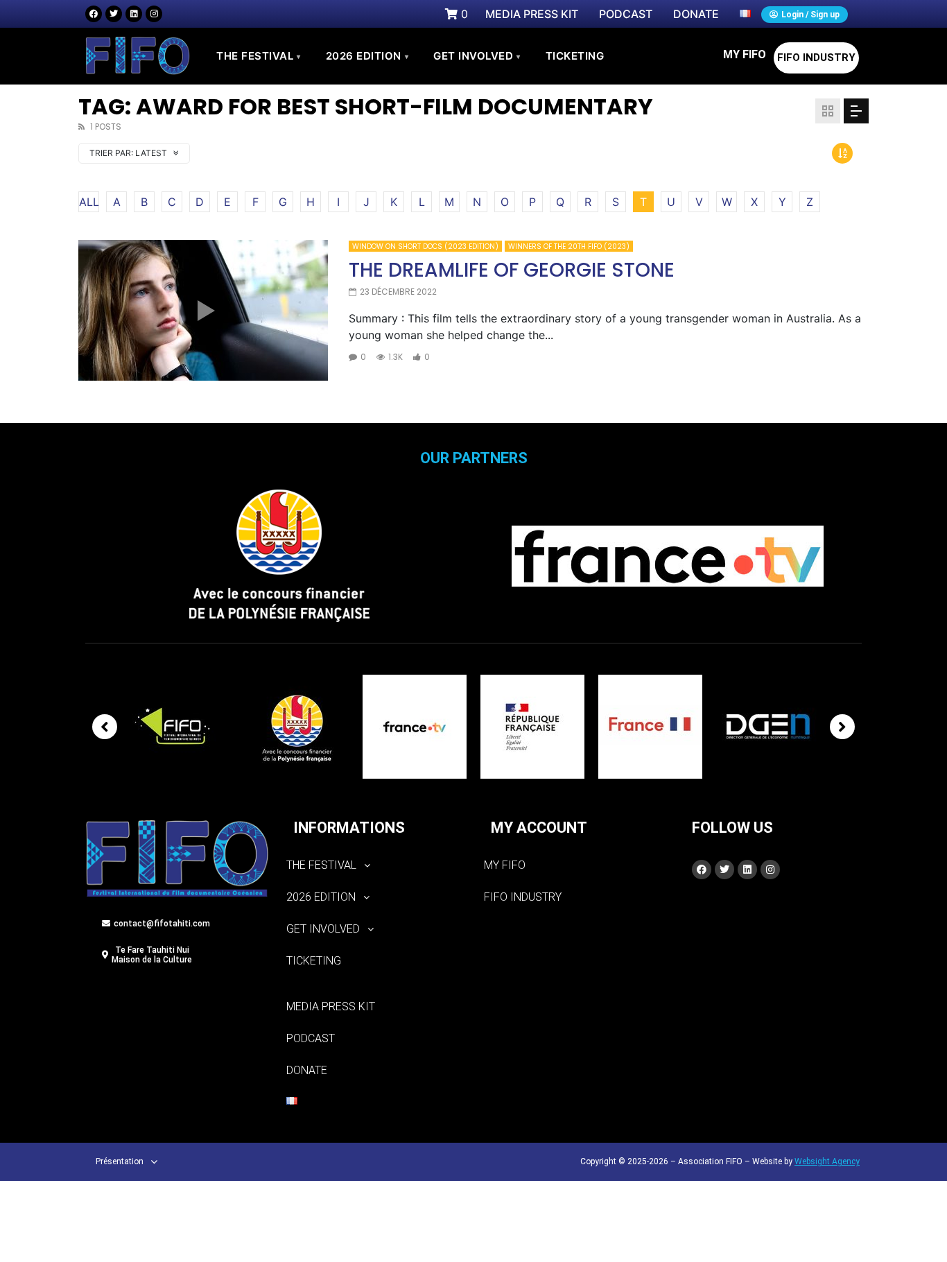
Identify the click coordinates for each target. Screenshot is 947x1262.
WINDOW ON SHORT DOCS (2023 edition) (425, 246)
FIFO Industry (816, 57)
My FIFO (744, 54)
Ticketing (313, 960)
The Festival (258, 55)
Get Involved (477, 55)
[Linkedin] (133, 14)
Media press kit (330, 1006)
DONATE (306, 1070)
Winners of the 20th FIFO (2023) (568, 246)
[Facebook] (93, 14)
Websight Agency (827, 1161)
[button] (375, 865)
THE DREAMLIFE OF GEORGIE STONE (512, 270)
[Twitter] (113, 14)
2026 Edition (367, 55)
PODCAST (310, 1038)
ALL (89, 202)
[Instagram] (154, 14)
